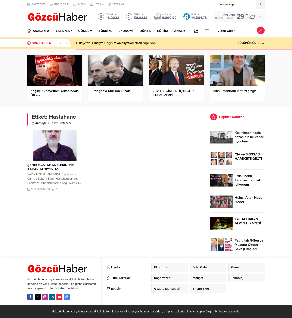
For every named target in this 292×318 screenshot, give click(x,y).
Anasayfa (41, 123)
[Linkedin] (52, 297)
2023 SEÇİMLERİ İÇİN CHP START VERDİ (173, 93)
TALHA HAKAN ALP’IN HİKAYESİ (248, 221)
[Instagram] (45, 297)
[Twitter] (38, 297)
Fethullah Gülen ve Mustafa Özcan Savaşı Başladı (249, 244)
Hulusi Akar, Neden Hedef (249, 200)
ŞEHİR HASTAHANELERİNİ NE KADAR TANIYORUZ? (50, 167)
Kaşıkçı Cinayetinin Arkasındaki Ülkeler (55, 93)
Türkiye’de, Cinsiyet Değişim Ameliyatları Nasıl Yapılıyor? (115, 43)
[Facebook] (30, 297)
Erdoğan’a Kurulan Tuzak (110, 91)
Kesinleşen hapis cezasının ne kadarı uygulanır (249, 137)
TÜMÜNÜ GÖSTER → (251, 43)
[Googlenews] (67, 297)
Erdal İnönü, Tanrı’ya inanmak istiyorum (248, 180)
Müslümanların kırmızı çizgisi (235, 91)
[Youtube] (59, 297)
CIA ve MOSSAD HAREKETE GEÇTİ (248, 156)
